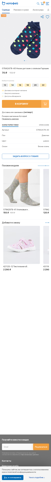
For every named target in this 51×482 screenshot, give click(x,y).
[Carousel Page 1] (38, 165)
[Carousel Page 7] (44, 165)
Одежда (6, 10)
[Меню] (47, 3)
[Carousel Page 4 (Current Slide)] (48, 222)
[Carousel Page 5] (42, 165)
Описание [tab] (44, 125)
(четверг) (17, 112)
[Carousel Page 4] (41, 165)
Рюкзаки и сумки (21, 10)
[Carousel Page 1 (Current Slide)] (24, 60)
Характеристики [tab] (10, 125)
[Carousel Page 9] (46, 165)
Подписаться (41, 447)
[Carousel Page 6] (43, 165)
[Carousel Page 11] (48, 165)
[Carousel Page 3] (26, 60)
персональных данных (30, 455)
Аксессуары (38, 10)
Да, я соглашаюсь (12, 477)
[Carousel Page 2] (25, 60)
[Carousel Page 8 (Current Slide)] (45, 165)
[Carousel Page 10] (47, 165)
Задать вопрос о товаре (25, 156)
